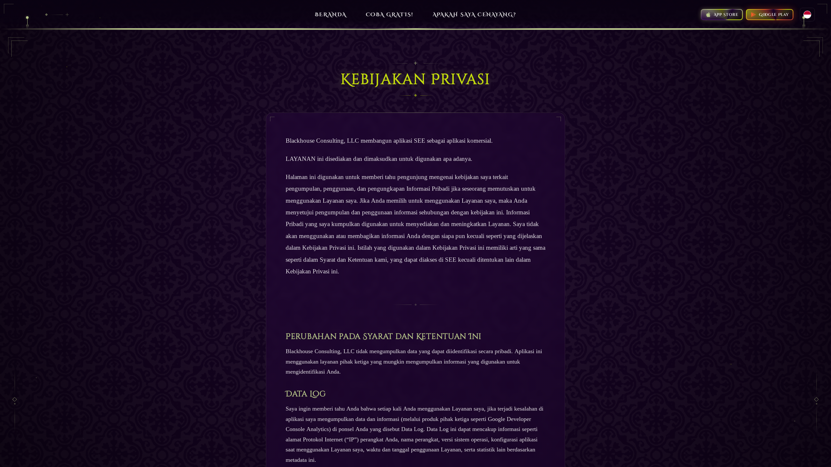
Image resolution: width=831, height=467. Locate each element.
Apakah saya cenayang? (474, 14)
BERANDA (330, 14)
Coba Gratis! (389, 14)
